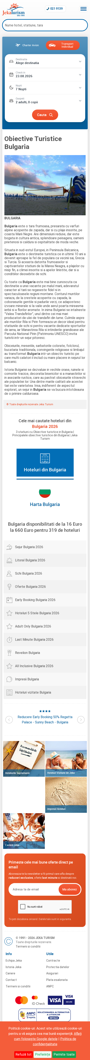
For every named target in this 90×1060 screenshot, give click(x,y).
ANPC (50, 986)
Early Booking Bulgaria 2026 (35, 600)
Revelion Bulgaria (27, 653)
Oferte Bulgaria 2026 (30, 587)
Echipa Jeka (14, 960)
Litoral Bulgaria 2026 (30, 560)
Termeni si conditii (28, 946)
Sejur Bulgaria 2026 (29, 547)
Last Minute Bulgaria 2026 (34, 640)
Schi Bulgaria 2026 (28, 573)
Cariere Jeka (12, 845)
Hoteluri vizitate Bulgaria (33, 692)
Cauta (41, 114)
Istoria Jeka (13, 967)
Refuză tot (23, 1054)
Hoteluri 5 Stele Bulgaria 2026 (37, 613)
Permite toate (64, 1054)
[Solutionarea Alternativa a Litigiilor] (45, 1020)
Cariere (10, 973)
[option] (45, 717)
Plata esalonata (57, 980)
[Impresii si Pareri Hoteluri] (66, 795)
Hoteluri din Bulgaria (45, 470)
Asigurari (52, 973)
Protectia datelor (57, 967)
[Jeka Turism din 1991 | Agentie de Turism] (13, 15)
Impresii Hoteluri (56, 808)
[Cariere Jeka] (24, 831)
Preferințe (42, 1054)
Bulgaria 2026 (45, 426)
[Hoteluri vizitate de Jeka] (66, 759)
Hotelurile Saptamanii (17, 773)
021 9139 (56, 8)
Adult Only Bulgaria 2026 (33, 626)
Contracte (53, 960)
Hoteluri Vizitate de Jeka (61, 772)
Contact (11, 980)
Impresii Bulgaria (27, 679)
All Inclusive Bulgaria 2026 (34, 666)
